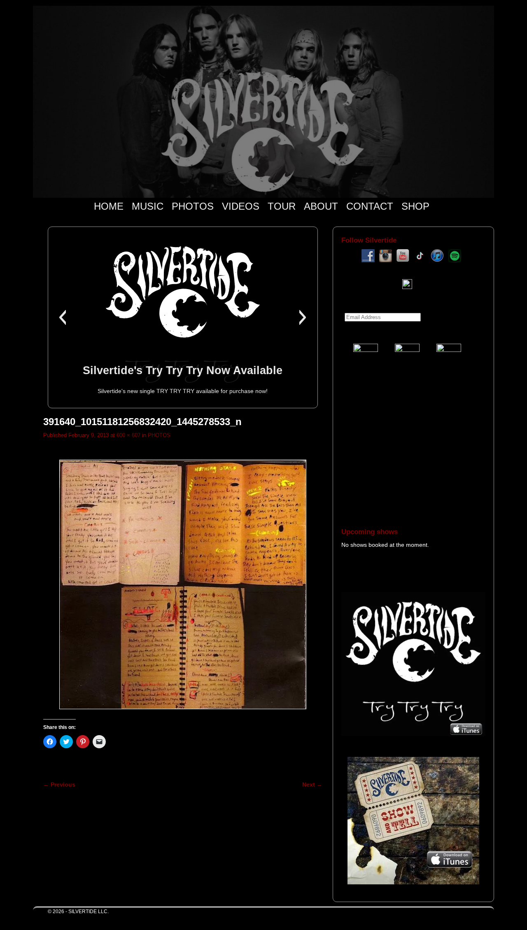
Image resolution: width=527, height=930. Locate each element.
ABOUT (321, 206)
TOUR (282, 206)
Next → (312, 784)
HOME (109, 206)
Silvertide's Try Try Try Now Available (182, 370)
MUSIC (147, 206)
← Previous (59, 784)
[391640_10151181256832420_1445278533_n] (182, 584)
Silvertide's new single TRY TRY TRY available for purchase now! (183, 391)
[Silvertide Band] (263, 102)
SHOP (415, 206)
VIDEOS (240, 206)
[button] (62, 317)
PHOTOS (193, 206)
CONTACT (369, 206)
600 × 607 (128, 435)
